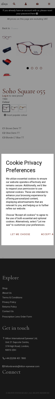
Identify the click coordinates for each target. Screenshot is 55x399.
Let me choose (20, 234)
